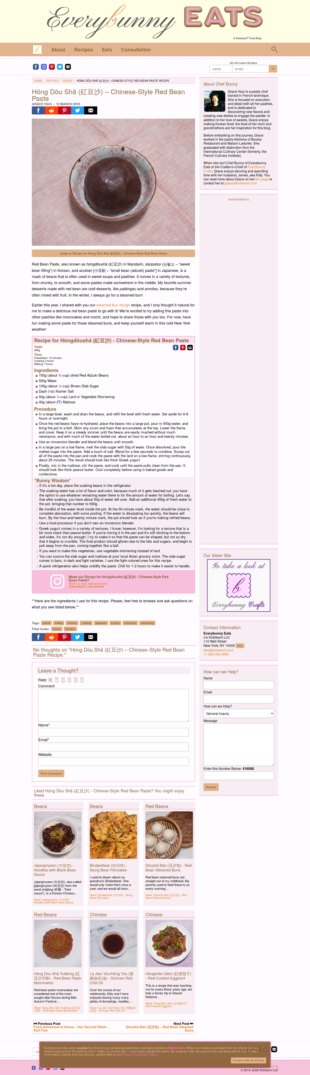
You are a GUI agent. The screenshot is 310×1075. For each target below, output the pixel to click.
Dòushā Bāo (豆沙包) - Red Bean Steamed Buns (169, 867)
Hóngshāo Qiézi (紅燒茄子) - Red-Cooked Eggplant (168, 976)
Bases (68, 81)
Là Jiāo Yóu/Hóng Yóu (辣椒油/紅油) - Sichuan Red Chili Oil (111, 978)
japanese (101, 623)
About (58, 49)
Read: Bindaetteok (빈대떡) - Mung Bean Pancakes (111, 896)
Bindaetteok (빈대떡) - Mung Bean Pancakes (108, 867)
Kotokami (241, 38)
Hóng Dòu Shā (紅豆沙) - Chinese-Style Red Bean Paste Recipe (123, 81)
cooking (86, 623)
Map (240, 645)
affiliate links (175, 1047)
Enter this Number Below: (229, 768)
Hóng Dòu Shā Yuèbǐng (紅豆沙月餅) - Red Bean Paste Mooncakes (57, 978)
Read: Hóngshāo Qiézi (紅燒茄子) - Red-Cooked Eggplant (167, 1004)
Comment (46, 685)
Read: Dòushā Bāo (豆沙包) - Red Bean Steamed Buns (166, 896)
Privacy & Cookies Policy (139, 1054)
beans (46, 623)
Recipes (83, 49)
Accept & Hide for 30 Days (248, 1060)
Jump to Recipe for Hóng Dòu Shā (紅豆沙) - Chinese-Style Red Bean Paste (113, 253)
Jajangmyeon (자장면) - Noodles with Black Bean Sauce (55, 869)
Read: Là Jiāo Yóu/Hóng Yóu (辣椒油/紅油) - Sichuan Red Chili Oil (113, 1009)
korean (115, 623)
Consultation (136, 49)
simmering (147, 623)
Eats (107, 49)
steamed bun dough (113, 304)
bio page (261, 179)
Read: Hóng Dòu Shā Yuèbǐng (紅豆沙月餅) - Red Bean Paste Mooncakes (57, 1009)
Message (210, 720)
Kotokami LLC (269, 1070)
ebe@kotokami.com (218, 650)
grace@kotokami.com (240, 183)
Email (43, 739)
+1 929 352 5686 (216, 654)
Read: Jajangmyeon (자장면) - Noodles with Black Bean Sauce (53, 901)
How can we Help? (218, 706)
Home (38, 81)
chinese (72, 623)
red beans (130, 623)
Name (44, 724)
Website (45, 754)
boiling (59, 623)
